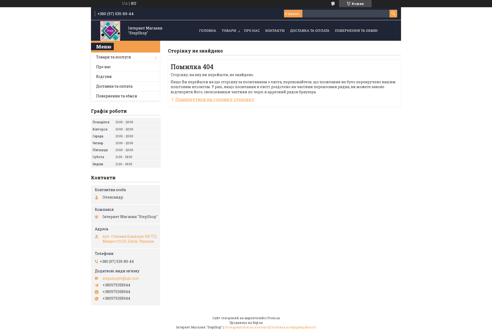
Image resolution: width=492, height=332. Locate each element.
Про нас (252, 30)
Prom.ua (273, 318)
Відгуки (104, 76)
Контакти (275, 30)
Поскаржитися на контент (246, 327)
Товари (229, 30)
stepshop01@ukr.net (120, 278)
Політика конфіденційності (293, 327)
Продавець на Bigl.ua (246, 322)
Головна (207, 30)
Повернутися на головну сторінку (214, 99)
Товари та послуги (113, 57)
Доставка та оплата (310, 30)
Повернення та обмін (356, 30)
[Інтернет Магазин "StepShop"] (110, 30)
